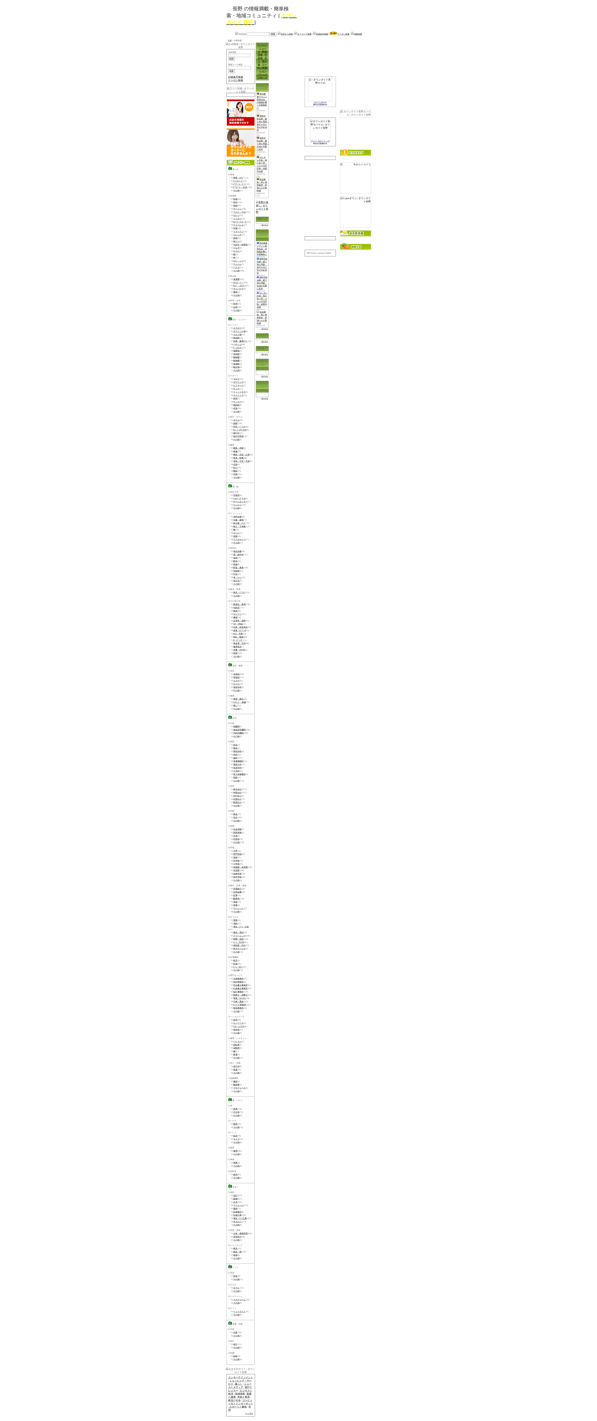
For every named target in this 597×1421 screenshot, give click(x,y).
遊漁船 (236, 364)
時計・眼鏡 (238, 637)
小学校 (236, 864)
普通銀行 (237, 889)
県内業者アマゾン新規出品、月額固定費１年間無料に (262, 249)
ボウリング (238, 382)
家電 (235, 1054)
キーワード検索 (304, 34)
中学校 (236, 861)
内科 (235, 754)
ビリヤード (238, 385)
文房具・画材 (239, 620)
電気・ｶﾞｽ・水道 (241, 927)
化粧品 (236, 607)
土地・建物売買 (240, 1233)
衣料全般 (237, 516)
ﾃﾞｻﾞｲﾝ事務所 (239, 1005)
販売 (235, 1124)
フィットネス (239, 392)
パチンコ (237, 344)
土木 (235, 1202)
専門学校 (237, 854)
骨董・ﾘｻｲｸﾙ (239, 650)
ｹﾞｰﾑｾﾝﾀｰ (237, 348)
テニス (236, 389)
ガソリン (237, 614)
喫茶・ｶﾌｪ (238, 178)
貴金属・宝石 (239, 643)
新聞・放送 (238, 939)
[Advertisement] (334, 20)
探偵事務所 (238, 1008)
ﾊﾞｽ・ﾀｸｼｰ (238, 967)
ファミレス (238, 225)
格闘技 (236, 405)
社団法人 (237, 799)
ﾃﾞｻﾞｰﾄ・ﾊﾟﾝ (239, 184)
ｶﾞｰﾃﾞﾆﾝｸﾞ (238, 640)
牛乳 (235, 574)
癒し (235, 705)
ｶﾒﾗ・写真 (238, 634)
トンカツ (237, 218)
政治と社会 (234, 1400)
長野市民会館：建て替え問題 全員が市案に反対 (263, 143)
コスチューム (239, 1300)
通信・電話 (238, 932)
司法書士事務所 (240, 985)
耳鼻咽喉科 (238, 761)
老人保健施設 (239, 774)
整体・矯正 (238, 699)
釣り (235, 468)
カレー (236, 215)
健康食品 (237, 646)
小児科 (236, 771)
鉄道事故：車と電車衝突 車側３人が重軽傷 (262, 185)
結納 (235, 1356)
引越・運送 (238, 1001)
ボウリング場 (239, 331)
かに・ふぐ (238, 261)
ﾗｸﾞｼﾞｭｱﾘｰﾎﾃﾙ (239, 430)
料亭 (235, 304)
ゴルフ (236, 379)
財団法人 (237, 802)
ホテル (236, 420)
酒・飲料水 (238, 554)
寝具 (235, 611)
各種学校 (237, 874)
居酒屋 (236, 279)
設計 (235, 1195)
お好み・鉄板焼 (240, 244)
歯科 (235, 758)
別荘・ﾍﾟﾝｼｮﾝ (239, 426)
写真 (235, 474)
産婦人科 (237, 764)
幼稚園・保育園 (240, 867)
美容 (235, 1276)
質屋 (235, 905)
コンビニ (237, 505)
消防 (235, 923)
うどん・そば (239, 212)
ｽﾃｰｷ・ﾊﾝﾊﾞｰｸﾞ (240, 222)
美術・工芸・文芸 (241, 461)
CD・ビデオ (238, 1026)
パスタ (236, 267)
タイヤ (236, 1139)
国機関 (236, 726)
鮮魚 (235, 561)
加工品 (236, 581)
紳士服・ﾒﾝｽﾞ (239, 523)
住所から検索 (287, 34)
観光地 (236, 367)
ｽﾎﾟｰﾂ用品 (238, 624)
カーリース (238, 1023)
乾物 (235, 564)
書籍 (235, 617)
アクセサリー (239, 539)
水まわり (237, 1221)
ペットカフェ (239, 1311)
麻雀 (235, 451)
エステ (236, 680)
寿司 (235, 202)
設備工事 (237, 1215)
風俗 (235, 292)
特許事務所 (238, 982)
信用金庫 (237, 892)
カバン (236, 533)
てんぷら (237, 264)
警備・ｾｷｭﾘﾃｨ (239, 998)
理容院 (236, 677)
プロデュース (239, 1088)
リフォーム (238, 1205)
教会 (235, 814)
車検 (235, 1163)
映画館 (236, 338)
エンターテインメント (240, 1377)
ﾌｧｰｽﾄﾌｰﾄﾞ (238, 181)
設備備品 (237, 1212)
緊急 (235, 748)
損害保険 (237, 832)
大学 (235, 851)
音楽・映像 (238, 458)
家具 (235, 1248)
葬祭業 (236, 1085)
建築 (235, 1199)
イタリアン (238, 231)
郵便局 (236, 898)
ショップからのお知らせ (262, 74)
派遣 (235, 1069)
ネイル (236, 684)
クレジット (238, 908)
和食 (235, 199)
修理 (235, 1151)
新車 (235, 1109)
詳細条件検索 (322, 34)
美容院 (236, 674)
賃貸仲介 (237, 1237)
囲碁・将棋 (238, 448)
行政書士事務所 (240, 988)
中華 (235, 228)
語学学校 (237, 877)
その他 (236, 190)
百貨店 (236, 495)
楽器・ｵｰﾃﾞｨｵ (239, 630)
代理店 (236, 839)
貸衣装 (236, 1029)
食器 (235, 1255)
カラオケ (237, 328)
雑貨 (235, 536)
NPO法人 (237, 796)
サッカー (237, 402)
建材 (235, 1208)
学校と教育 (243, 1397)
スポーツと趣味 (238, 1406)
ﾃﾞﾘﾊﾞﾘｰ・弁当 (240, 187)
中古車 (236, 1112)
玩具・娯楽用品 (240, 627)
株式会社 (237, 789)
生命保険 (237, 829)
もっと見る (249, 1413)
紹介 (235, 1344)
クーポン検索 (343, 34)
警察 (235, 920)
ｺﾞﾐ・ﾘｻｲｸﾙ (238, 942)
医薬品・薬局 (239, 604)
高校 (235, 857)
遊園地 (236, 351)
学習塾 (236, 870)
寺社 (235, 817)
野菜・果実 (238, 567)
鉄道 (235, 964)
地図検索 (358, 34)
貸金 (235, 902)
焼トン (236, 241)
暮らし (238, 1384)
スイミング (238, 395)
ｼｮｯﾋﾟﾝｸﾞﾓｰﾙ (239, 498)
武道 (235, 408)
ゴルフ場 (237, 334)
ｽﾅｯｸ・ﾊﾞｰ (238, 282)
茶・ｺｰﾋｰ (237, 577)
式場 (235, 1332)
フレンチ (237, 235)
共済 (235, 836)
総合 (235, 745)
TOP (230, 40)
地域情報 (240, 1393)
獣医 (235, 777)
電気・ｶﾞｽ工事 (240, 1218)
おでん (236, 251)
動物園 (236, 357)
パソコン (237, 1041)
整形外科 (237, 751)
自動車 (236, 1048)
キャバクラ (238, 289)
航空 (235, 960)
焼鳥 (235, 238)
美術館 (236, 354)
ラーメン (237, 209)
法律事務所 (238, 978)
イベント (262, 45)
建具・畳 (237, 1252)
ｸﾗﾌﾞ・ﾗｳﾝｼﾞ (239, 285)
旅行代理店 (238, 436)
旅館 (235, 423)
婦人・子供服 (239, 526)
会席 (235, 307)
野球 (235, 398)
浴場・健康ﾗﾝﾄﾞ (240, 341)
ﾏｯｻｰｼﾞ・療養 (239, 702)
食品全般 (237, 551)
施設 (235, 1081)
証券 (235, 895)
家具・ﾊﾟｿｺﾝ (239, 592)
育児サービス (239, 948)
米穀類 (236, 571)
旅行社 (236, 433)
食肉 (235, 558)
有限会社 (237, 792)
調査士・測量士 (240, 995)
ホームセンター (240, 501)
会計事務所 (238, 992)
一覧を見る (264, 225)
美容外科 (237, 687)
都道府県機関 (239, 730)
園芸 (235, 471)
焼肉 (235, 205)
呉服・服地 (238, 520)
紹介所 (236, 1066)
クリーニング (239, 936)
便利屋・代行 (239, 945)
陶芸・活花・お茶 (241, 454)
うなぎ (236, 248)
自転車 (236, 1045)
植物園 (236, 360)
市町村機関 (238, 733)
